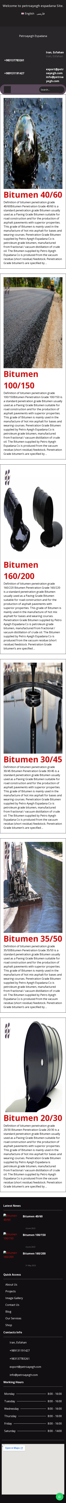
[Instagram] (37, 19)
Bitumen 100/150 (34, 1235)
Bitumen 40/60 (33, 194)
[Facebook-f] (30, 19)
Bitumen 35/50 (33, 938)
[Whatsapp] (41, 19)
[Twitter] (33, 19)
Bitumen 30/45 (33, 759)
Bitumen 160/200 (34, 1253)
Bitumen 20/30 (33, 1117)
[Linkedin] (45, 19)
